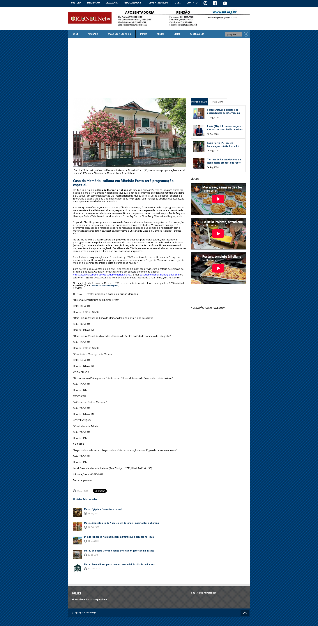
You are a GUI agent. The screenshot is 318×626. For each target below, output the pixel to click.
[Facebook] (215, 3)
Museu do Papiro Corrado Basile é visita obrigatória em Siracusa (119, 550)
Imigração (93, 2)
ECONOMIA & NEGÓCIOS (119, 34)
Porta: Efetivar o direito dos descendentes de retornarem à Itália (223, 113)
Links (178, 2)
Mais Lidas (218, 101)
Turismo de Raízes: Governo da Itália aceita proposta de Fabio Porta (224, 162)
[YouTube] (225, 3)
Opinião (161, 34)
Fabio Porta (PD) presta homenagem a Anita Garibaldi (223, 144)
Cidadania (112, 2)
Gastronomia (197, 34)
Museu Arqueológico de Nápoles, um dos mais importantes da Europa (121, 523)
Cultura (76, 2)
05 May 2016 (82, 490)
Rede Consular (132, 2)
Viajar (177, 34)
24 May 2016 (94, 568)
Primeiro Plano (199, 101)
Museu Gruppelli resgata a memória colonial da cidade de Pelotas (120, 564)
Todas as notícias (158, 2)
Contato (192, 2)
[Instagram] (205, 3)
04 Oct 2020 (93, 527)
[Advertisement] (159, 68)
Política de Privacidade (203, 592)
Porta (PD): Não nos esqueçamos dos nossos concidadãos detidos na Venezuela (225, 129)
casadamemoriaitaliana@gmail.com (160, 274)
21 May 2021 (94, 513)
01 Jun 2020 (93, 541)
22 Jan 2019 (93, 554)
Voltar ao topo (245, 613)
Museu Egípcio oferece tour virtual (103, 509)
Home (75, 34)
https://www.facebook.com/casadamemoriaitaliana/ (102, 274)
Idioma (143, 34)
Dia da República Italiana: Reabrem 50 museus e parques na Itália (119, 536)
